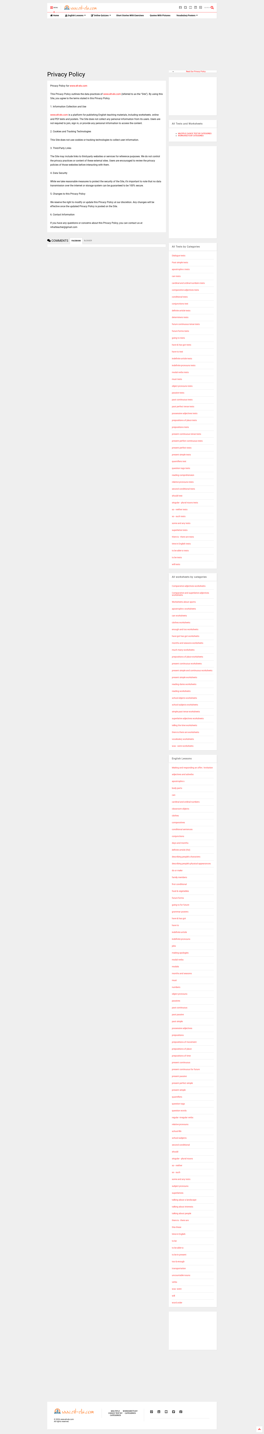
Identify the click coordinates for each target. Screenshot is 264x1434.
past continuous (179, 1007)
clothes (175, 815)
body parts (177, 788)
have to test (177, 351)
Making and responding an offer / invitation (192, 767)
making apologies (180, 953)
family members (179, 877)
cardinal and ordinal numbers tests (188, 283)
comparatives (178, 822)
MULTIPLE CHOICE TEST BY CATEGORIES (194, 133)
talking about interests (182, 1206)
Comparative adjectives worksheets (188, 586)
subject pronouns (180, 1186)
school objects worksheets (184, 698)
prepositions (178, 1035)
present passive (179, 1076)
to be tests (177, 557)
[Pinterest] (200, 7)
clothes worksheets (181, 622)
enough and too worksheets (185, 629)
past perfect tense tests (183, 406)
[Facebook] (180, 7)
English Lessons (75, 15)
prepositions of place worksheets (187, 657)
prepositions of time (181, 1056)
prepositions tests (180, 427)
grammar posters (180, 911)
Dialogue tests (178, 255)
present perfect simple (182, 1083)
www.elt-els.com (78, 85)
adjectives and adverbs (183, 774)
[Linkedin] (195, 7)
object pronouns (179, 994)
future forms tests (180, 331)
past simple (177, 1021)
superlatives (177, 1193)
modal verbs (177, 959)
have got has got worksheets (185, 636)
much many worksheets (183, 650)
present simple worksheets (184, 677)
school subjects (179, 1138)
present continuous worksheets (187, 663)
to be (174, 1241)
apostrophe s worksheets (184, 609)
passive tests (178, 393)
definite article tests (181, 310)
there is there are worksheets (185, 732)
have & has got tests (181, 345)
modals (175, 966)
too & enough (178, 1261)
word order (177, 1302)
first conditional (179, 884)
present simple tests (181, 454)
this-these (176, 1227)
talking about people (181, 1213)
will (173, 1296)
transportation (179, 1268)
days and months (180, 843)
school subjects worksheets (185, 704)
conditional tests (180, 297)
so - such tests (178, 516)
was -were (177, 1289)
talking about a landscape (184, 1200)
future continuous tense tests (186, 324)
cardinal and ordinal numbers (186, 802)
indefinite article (179, 932)
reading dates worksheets (184, 684)
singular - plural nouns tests (185, 502)
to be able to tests (180, 550)
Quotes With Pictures (160, 15)
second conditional (181, 1145)
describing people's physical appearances (191, 863)
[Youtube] (190, 7)
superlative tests (179, 530)
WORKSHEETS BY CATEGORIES (191, 136)
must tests (177, 379)
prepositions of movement (184, 1042)
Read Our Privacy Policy (196, 71)
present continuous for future (186, 1069)
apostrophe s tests (181, 269)
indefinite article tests (182, 358)
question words (179, 1110)
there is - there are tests (183, 537)
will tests (176, 564)
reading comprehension (183, 475)
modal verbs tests (180, 372)
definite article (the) (181, 850)
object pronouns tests (182, 386)
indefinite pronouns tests (183, 365)
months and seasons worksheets (187, 643)
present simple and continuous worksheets (192, 670)
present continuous (181, 1062)
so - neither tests (179, 509)
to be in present (179, 1254)
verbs (174, 1282)
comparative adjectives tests (185, 290)
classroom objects (180, 809)
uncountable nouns (181, 1275)
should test (177, 495)
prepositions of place (182, 1049)
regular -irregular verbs (182, 1117)
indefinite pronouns (181, 939)
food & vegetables (180, 891)
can (173, 795)
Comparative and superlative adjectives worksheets (190, 594)
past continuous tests (182, 399)
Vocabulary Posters (185, 15)
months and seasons (182, 973)
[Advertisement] (132, 44)
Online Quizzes (101, 15)
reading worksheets (181, 691)
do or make (177, 870)
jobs (174, 946)
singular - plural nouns (182, 1158)
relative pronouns (180, 1124)
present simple (179, 1090)
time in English (178, 1234)
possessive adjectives (182, 1028)
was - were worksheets (182, 746)
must (174, 980)
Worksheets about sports (184, 602)
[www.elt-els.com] (81, 8)
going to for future (180, 905)
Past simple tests (180, 262)
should (175, 1151)
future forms (178, 898)
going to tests (178, 338)
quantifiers (177, 1097)
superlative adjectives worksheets (188, 718)
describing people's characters (186, 856)
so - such (176, 1172)
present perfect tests (181, 448)
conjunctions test (180, 303)
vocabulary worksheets (183, 739)
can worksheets (179, 615)
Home (56, 15)
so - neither (177, 1165)
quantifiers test (179, 461)
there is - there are (180, 1220)
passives (176, 1001)
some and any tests (181, 523)
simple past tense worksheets (186, 711)
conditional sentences (182, 829)
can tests (176, 276)
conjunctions (178, 836)
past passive (178, 1014)
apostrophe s (178, 781)
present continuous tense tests (186, 434)
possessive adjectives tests (184, 413)
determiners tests (180, 317)
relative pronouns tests (183, 482)
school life (176, 1131)
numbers (176, 987)
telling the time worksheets (184, 725)
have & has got (179, 918)
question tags (178, 1104)
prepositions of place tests (184, 420)
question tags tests (181, 468)
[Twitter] (185, 7)
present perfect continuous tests (187, 441)
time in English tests (181, 543)
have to (175, 925)
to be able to (177, 1248)
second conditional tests (183, 489)
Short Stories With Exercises (130, 15)
